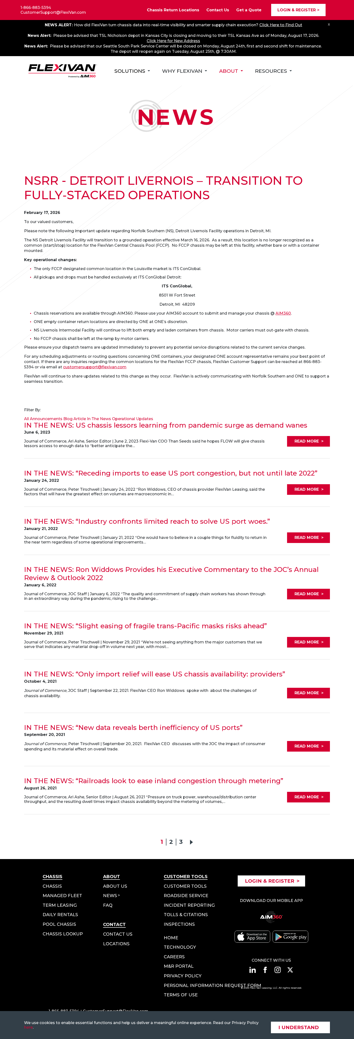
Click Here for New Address (173, 41)
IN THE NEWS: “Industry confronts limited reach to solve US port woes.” (147, 521)
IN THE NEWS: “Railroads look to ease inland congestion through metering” (153, 781)
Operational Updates (132, 419)
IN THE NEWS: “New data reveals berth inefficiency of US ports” (133, 728)
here (28, 1027)
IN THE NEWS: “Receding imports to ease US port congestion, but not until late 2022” (170, 473)
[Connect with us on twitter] (290, 970)
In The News (99, 419)
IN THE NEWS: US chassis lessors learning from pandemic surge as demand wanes (165, 425)
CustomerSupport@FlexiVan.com (53, 12)
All (26, 419)
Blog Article (74, 419)
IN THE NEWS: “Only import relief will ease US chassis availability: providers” (154, 674)
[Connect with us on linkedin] (252, 970)
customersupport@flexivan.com (94, 367)
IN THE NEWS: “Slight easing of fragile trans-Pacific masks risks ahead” (145, 626)
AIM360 (283, 313)
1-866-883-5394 (35, 7)
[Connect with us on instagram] (278, 970)
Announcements (46, 419)
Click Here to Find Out (280, 25)
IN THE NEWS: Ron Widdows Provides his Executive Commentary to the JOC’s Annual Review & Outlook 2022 (171, 574)
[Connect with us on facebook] (265, 970)
